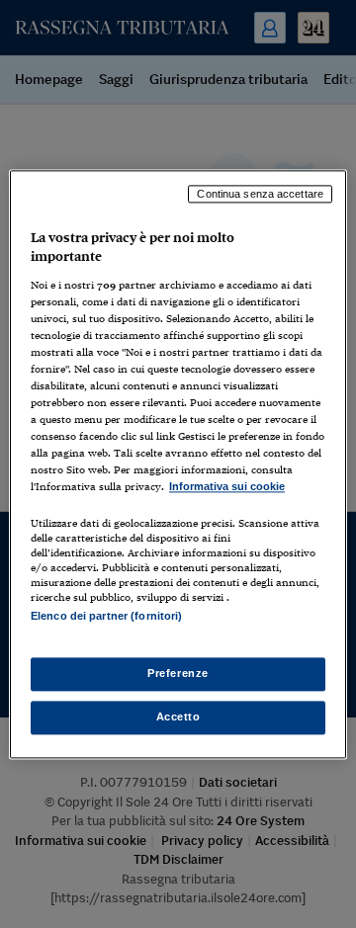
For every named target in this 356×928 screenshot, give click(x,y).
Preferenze (178, 673)
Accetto (178, 716)
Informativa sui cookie (227, 487)
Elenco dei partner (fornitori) (106, 616)
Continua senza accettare (260, 194)
